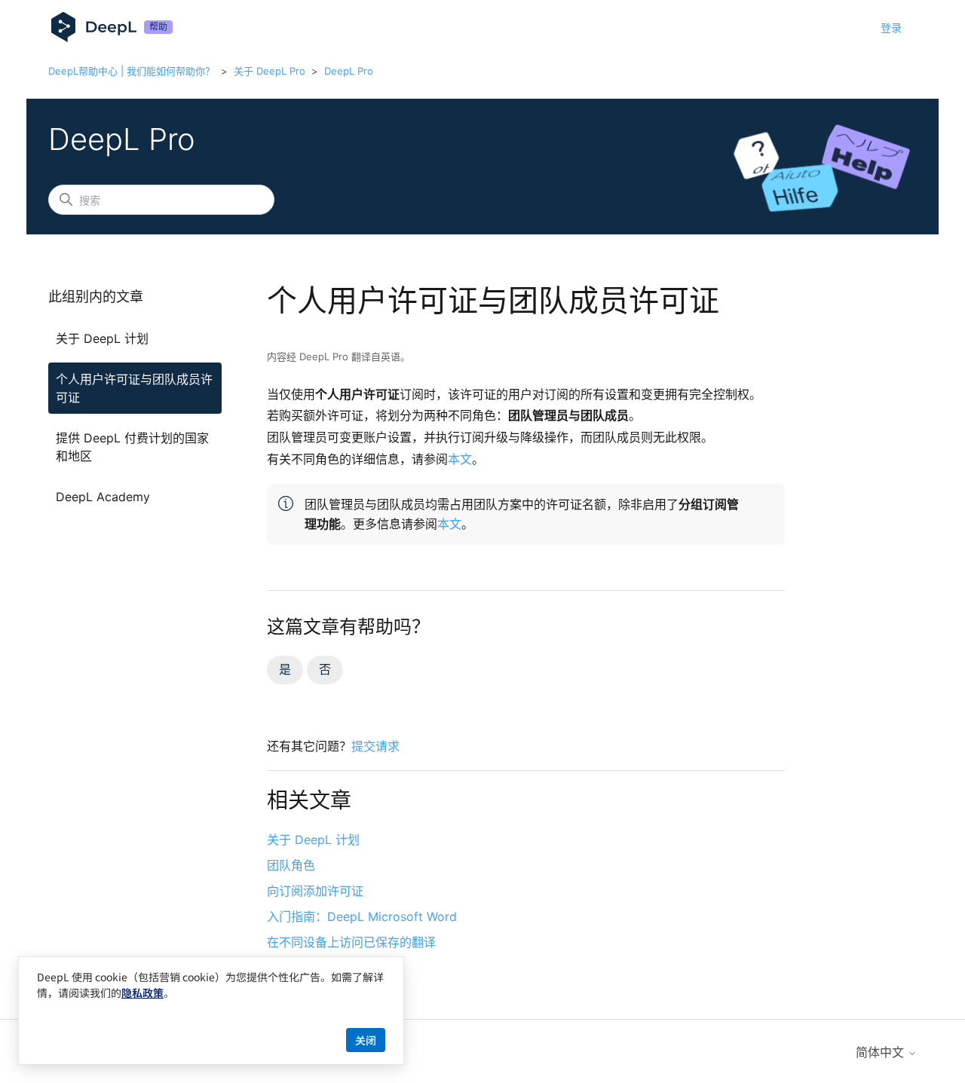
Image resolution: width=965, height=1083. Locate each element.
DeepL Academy (103, 496)
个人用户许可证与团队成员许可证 (134, 388)
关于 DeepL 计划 (102, 338)
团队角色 (291, 865)
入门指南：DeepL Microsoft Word (362, 916)
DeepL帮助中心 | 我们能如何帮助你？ (131, 71)
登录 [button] (891, 27)
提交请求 (375, 746)
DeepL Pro (348, 71)
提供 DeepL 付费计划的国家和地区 (132, 446)
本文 (460, 459)
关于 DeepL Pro (269, 71)
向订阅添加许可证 (315, 890)
